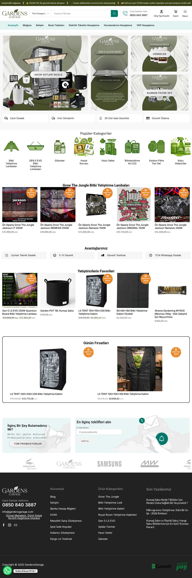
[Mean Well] (141, 464)
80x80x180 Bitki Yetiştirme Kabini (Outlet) (132, 312)
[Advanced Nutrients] (20, 464)
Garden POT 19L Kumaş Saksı (57, 310)
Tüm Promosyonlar (28, 443)
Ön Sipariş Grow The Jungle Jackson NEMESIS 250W (56, 226)
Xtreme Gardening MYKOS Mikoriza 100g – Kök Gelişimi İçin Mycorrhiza (171, 313)
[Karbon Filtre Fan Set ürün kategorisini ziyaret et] (132, 147)
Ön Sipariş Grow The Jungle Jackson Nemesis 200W (170, 226)
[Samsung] (101, 464)
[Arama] (114, 13)
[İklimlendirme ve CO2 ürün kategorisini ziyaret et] (108, 147)
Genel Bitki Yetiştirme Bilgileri (159, 496)
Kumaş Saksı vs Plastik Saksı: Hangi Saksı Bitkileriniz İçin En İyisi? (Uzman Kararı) (167, 524)
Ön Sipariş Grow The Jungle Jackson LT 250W (18, 226)
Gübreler (159, 53)
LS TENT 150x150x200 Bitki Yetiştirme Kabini (94, 312)
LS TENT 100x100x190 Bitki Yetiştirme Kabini (123, 393)
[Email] (15, 524)
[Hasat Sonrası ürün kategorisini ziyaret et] (60, 147)
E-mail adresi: (83, 427)
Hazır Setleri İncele (48, 74)
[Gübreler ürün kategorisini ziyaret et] (35, 147)
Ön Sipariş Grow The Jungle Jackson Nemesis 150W (94, 226)
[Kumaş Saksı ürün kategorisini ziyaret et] (180, 147)
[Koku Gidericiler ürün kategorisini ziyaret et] (156, 147)
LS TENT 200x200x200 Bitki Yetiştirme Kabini (36, 393)
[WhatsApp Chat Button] (7, 570)
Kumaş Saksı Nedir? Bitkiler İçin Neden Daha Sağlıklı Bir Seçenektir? (167, 501)
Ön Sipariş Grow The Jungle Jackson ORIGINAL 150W (132, 226)
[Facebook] (3, 524)
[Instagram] (9, 524)
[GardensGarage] (61, 464)
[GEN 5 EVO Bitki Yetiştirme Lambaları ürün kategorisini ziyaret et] (11, 147)
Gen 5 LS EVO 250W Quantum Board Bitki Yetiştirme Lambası (19, 312)
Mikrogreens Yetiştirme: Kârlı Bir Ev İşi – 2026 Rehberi (167, 512)
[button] (161, 13)
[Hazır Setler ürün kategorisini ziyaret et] (84, 147)
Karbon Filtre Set (159, 92)
